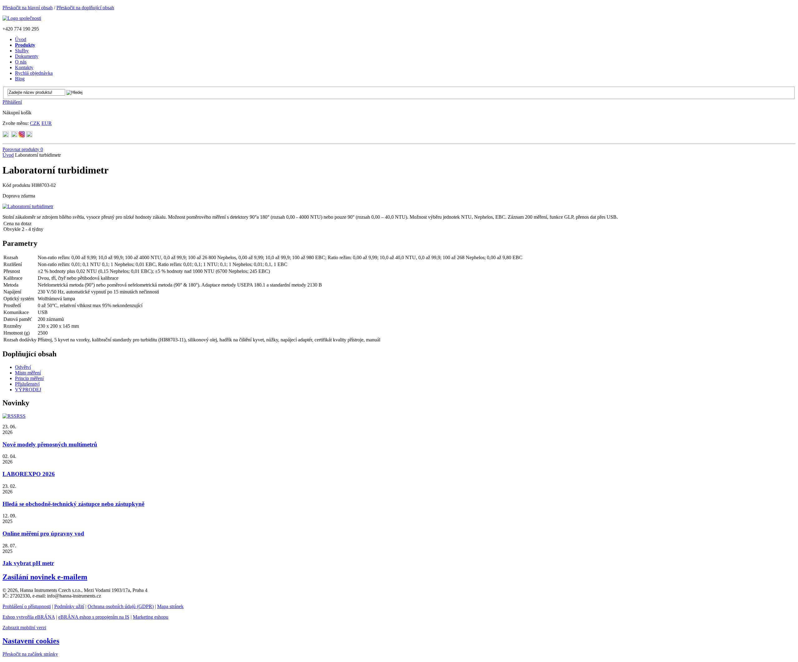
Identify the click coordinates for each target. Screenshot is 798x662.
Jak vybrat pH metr (28, 563)
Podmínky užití (69, 606)
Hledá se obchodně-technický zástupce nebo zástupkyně (73, 504)
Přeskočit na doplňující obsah (85, 7)
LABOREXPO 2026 (28, 474)
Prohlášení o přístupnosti (26, 606)
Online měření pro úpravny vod (43, 533)
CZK (35, 123)
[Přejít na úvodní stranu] (21, 18)
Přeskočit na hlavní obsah (27, 7)
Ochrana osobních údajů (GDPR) (121, 606)
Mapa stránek (170, 606)
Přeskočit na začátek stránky (30, 654)
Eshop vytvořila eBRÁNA (28, 617)
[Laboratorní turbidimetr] (27, 206)
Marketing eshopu (150, 617)
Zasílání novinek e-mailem (44, 577)
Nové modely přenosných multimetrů (49, 444)
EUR (46, 123)
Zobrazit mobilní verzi (24, 627)
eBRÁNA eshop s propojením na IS (93, 617)
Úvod (8, 155)
